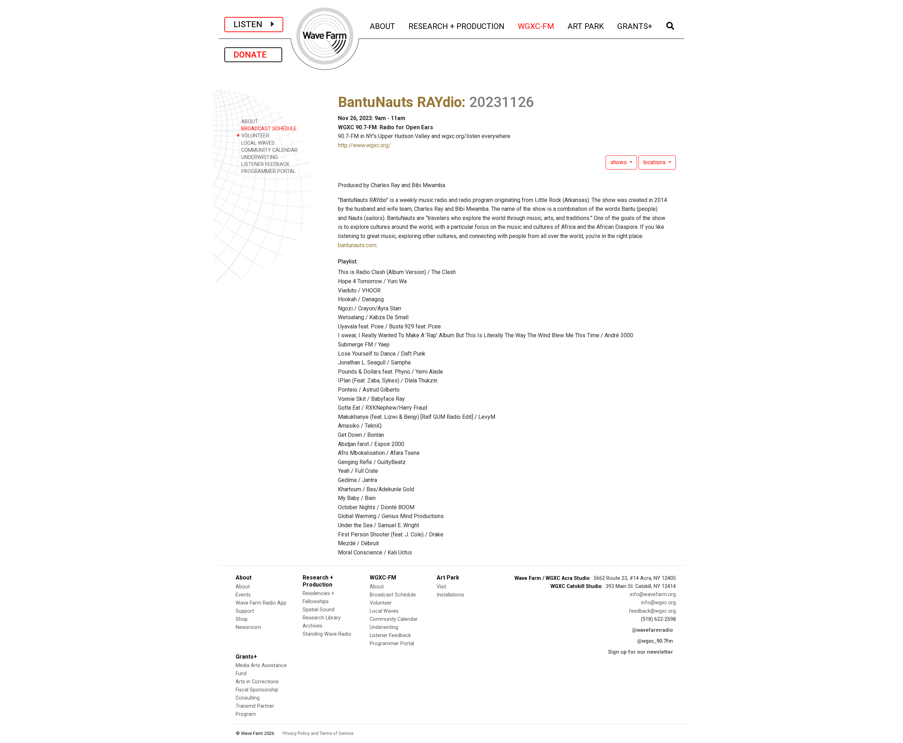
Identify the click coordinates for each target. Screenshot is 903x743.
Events (243, 595)
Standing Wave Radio (327, 634)
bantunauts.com (357, 245)
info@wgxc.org (658, 603)
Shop (242, 619)
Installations (450, 595)
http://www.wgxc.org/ (364, 145)
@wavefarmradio (652, 630)
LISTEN (252, 24)
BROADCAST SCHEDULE (268, 129)
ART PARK (586, 26)
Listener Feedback (390, 635)
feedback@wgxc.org (652, 611)
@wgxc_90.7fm (655, 641)
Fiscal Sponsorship (257, 690)
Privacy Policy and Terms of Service (318, 733)
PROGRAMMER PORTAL (268, 171)
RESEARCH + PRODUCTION (456, 26)
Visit (441, 587)
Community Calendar (394, 619)
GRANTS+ (635, 26)
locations (655, 162)
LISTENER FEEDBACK (265, 164)
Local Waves (384, 611)
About (243, 587)
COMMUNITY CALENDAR (269, 150)
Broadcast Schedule (393, 595)
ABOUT (383, 26)
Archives (312, 626)
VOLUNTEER (252, 135)
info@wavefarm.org (653, 595)
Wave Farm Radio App (261, 603)
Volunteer (381, 603)
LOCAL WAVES (257, 143)
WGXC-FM (536, 26)
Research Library (322, 618)
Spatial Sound (318, 610)
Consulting (248, 698)
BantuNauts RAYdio (400, 102)
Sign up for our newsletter (640, 652)
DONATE (253, 55)
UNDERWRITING (259, 157)
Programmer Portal (392, 644)
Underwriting (384, 627)
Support (245, 611)
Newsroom (248, 627)
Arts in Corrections (257, 682)
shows (619, 162)
